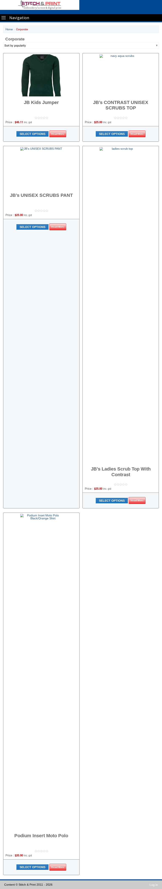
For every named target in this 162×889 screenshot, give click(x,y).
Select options (32, 134)
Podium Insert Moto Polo (41, 835)
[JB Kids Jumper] (41, 75)
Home (9, 29)
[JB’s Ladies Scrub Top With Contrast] (121, 305)
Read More (57, 133)
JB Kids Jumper (41, 102)
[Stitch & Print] (39, 5)
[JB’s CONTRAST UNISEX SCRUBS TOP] (121, 75)
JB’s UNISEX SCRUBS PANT (41, 195)
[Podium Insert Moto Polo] (41, 672)
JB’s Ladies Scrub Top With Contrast (121, 471)
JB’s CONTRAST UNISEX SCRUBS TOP (120, 105)
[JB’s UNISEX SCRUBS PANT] (41, 168)
